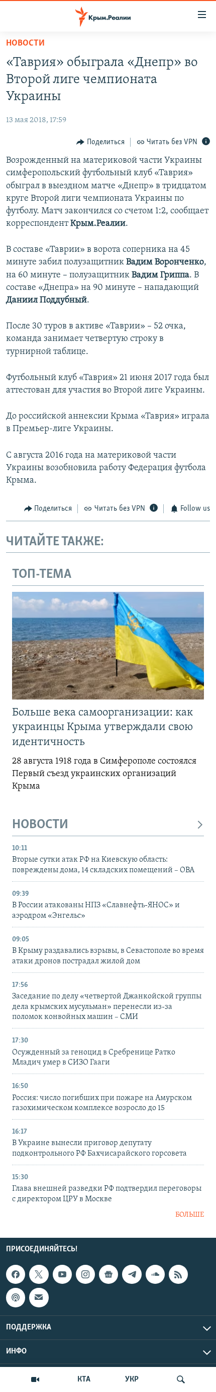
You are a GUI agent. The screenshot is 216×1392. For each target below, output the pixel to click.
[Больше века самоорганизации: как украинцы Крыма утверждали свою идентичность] (108, 646)
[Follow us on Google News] (108, 1274)
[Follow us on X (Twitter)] (38, 1274)
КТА (83, 1379)
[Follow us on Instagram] (85, 1274)
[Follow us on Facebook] (15, 1274)
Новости (25, 43)
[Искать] (181, 1379)
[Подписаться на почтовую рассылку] (38, 1297)
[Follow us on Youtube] (62, 1274)
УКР (132, 1379)
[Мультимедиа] (35, 1379)
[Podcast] (15, 1297)
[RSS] (178, 1274)
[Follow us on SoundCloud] (155, 1274)
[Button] (100, 142)
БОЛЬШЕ (189, 1215)
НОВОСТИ (40, 825)
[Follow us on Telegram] (131, 1274)
